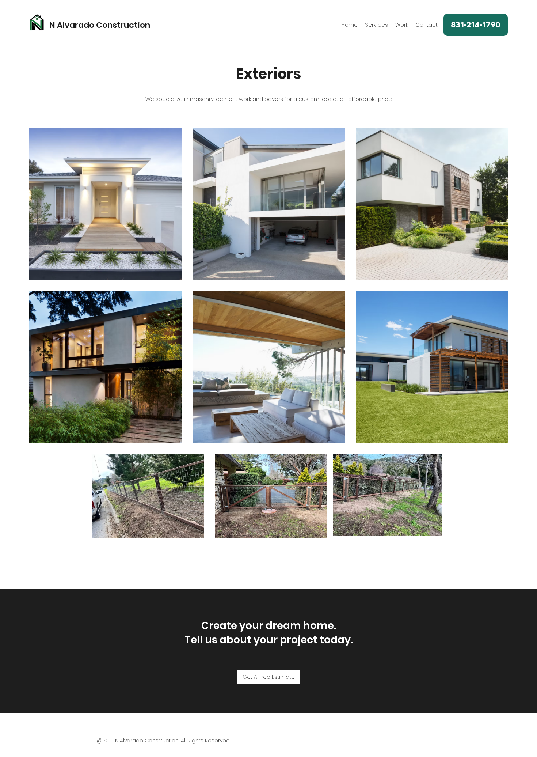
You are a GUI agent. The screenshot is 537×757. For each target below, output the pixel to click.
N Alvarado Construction (99, 25)
